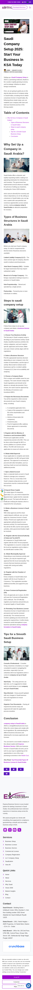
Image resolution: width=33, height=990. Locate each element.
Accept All (16, 977)
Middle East (25, 755)
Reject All (16, 986)
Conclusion (14, 136)
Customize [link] (23, 972)
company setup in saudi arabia (13, 72)
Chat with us (21, 985)
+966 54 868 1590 (13, 2)
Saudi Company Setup (19, 77)
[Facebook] (7, 769)
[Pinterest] (21, 769)
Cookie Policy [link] (8, 970)
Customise (16, 982)
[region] (16, 973)
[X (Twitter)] (14, 769)
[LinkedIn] (7, 773)
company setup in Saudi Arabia (14, 723)
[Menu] (30, 7)
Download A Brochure (19, 7)
